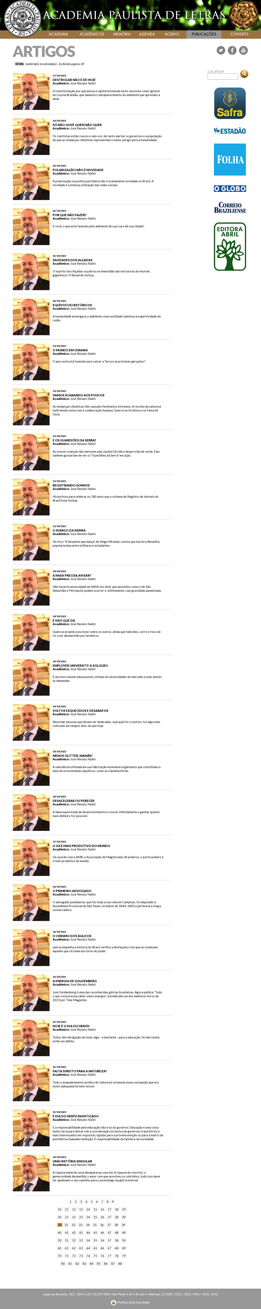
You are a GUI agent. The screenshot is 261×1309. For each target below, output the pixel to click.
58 (116, 1240)
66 (102, 1248)
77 (109, 1256)
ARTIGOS (44, 51)
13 (81, 1209)
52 (73, 1240)
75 (95, 1256)
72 (73, 1256)
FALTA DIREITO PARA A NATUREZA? (80, 1071)
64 (88, 1248)
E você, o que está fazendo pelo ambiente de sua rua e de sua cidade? (98, 226)
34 (87, 1225)
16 (102, 1209)
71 (66, 1256)
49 (123, 1232)
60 (59, 1248)
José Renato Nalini (83, 83)
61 (66, 1248)
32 (73, 1225)
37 (109, 1225)
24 (88, 1217)
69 (123, 1248)
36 (102, 1225)
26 (102, 1217)
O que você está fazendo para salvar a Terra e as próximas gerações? (99, 361)
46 (102, 1232)
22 (73, 1217)
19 (123, 1209)
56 (102, 1240)
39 (123, 1225)
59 (123, 1240)
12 (73, 1209)
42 (73, 1232)
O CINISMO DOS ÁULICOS (72, 936)
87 (113, 1263)
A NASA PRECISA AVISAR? (72, 575)
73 (81, 1256)
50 (59, 1240)
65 (95, 1248)
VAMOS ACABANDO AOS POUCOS (78, 395)
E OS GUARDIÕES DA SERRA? (74, 440)
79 (123, 1256)
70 (59, 1256)
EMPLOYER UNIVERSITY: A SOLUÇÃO (80, 665)
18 (116, 1209)
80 (63, 1263)
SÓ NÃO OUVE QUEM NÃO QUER (77, 125)
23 (81, 1217)
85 (98, 1263)
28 (116, 1217)
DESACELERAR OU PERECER (73, 801)
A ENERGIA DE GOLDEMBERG (75, 981)
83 (84, 1263)
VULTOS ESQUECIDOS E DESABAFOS (80, 710)
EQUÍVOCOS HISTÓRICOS (72, 305)
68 (116, 1248)
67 (109, 1248)
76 (102, 1256)
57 (109, 1240)
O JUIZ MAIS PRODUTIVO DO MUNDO (81, 846)
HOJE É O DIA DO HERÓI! (71, 1026)
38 (116, 1225)
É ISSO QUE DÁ (64, 620)
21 (66, 1217)
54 (88, 1240)
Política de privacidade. (133, 1302)
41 (66, 1232)
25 (95, 1217)
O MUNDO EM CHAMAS (70, 350)
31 (66, 1225)
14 (88, 1209)
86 (105, 1263)
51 (66, 1240)
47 (109, 1232)
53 (81, 1240)
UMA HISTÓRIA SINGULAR (72, 1161)
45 (95, 1232)
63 (81, 1248)
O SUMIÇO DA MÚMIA (69, 530)
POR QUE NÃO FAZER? (70, 215)
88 (120, 1263)
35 (94, 1225)
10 (59, 1209)
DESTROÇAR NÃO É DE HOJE (74, 80)
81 (70, 1263)
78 (116, 1256)
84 (91, 1263)
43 (81, 1232)
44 (88, 1232)
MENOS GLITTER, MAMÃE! (73, 755)
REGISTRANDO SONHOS (71, 485)
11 (66, 1209)
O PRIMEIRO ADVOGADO (72, 891)
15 (95, 1209)
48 (116, 1232)
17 (109, 1209)
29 (123, 1217)
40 (59, 1232)
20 (59, 1217)
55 (95, 1240)
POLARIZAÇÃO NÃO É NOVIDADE (78, 170)
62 (73, 1248)
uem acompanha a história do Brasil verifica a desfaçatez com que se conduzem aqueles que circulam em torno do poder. (105, 949)
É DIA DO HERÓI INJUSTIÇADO (76, 1116)
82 (77, 1263)
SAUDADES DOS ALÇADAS (72, 260)
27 (109, 1217)
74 (88, 1256)
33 (80, 1225)
